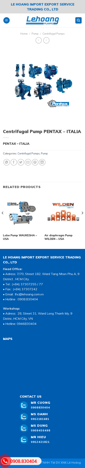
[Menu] (6, 20)
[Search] (78, 20)
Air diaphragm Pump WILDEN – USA (58, 237)
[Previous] (3, 221)
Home (24, 33)
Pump (35, 33)
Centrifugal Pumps (53, 33)
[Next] (82, 221)
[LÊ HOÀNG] (42, 20)
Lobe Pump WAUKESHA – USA (20, 237)
